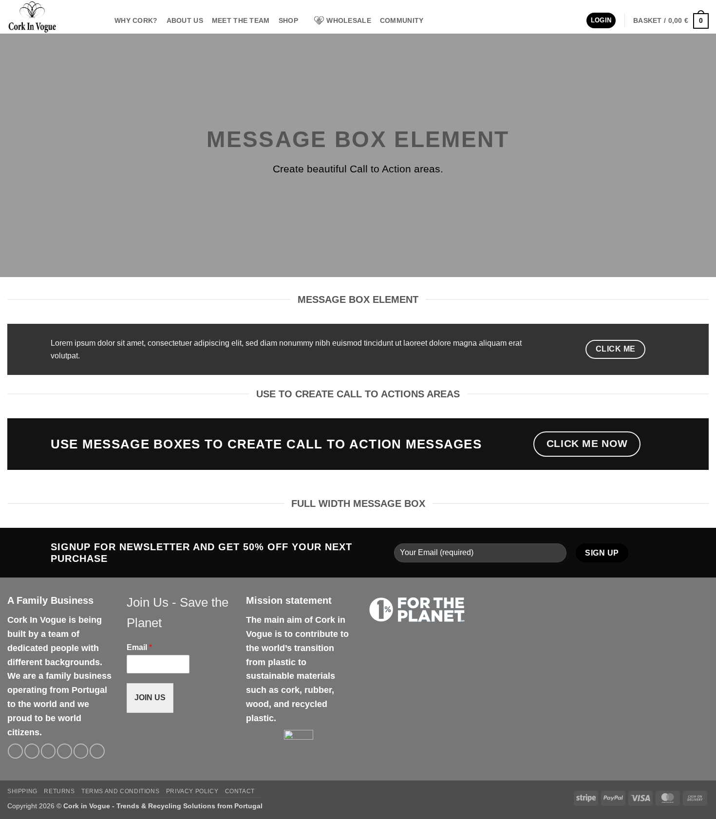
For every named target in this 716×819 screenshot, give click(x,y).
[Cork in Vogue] (53, 17)
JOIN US (150, 697)
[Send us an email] (64, 751)
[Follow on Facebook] (15, 751)
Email (139, 647)
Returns (59, 791)
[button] (601, 21)
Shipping (22, 791)
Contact (240, 791)
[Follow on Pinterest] (81, 751)
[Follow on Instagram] (31, 751)
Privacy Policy (192, 791)
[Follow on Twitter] (48, 751)
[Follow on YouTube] (97, 751)
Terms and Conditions (120, 791)
